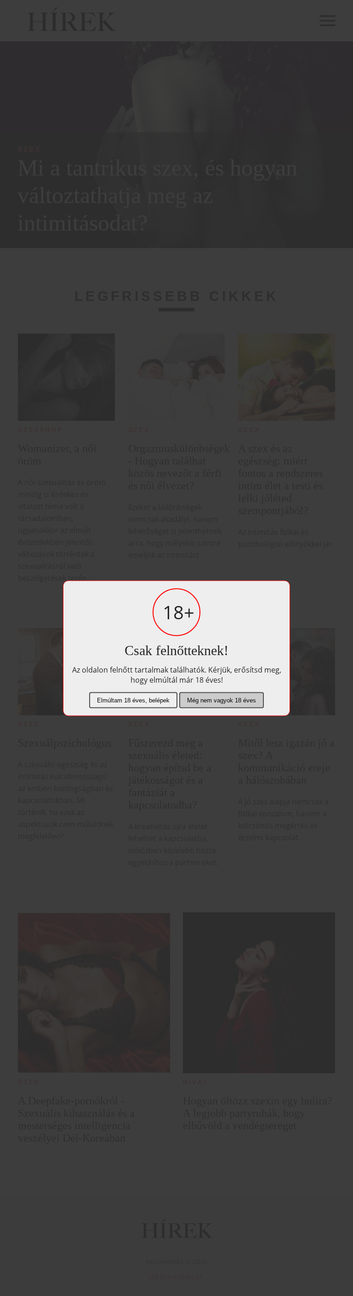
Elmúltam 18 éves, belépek (133, 699)
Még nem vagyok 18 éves (221, 699)
